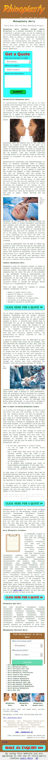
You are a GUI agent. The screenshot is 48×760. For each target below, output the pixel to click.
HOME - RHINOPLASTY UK (24, 732)
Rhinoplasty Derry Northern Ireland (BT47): (24, 29)
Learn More (26, 758)
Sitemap (5, 742)
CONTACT (36, 17)
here (16, 711)
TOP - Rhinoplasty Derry (12, 717)
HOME (21, 17)
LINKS (25, 17)
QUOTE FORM (18, 590)
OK (37, 758)
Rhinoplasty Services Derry (15, 630)
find (10, 607)
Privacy (43, 742)
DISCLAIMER (42, 17)
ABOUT (30, 17)
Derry (43, 509)
